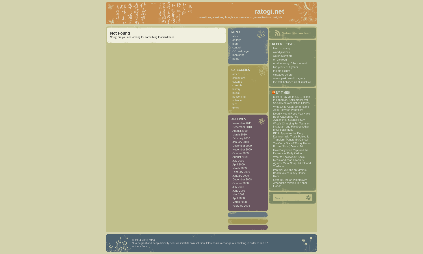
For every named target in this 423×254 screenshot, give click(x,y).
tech (234, 104)
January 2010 (240, 142)
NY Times (283, 92)
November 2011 (242, 123)
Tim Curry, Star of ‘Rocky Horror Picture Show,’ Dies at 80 (292, 145)
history (236, 89)
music (235, 93)
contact (236, 47)
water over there (283, 55)
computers (238, 78)
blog (235, 43)
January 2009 (240, 175)
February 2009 (241, 172)
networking (239, 96)
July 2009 (238, 160)
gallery (236, 40)
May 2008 (238, 194)
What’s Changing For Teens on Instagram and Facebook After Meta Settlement (291, 126)
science (237, 100)
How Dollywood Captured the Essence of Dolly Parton (290, 152)
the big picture (281, 70)
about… (237, 36)
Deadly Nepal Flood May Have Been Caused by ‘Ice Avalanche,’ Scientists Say (291, 116)
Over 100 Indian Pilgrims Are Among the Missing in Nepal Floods (290, 183)
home (235, 58)
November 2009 (242, 149)
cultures (237, 81)
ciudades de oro (283, 74)
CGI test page (240, 51)
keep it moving (282, 48)
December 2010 (242, 127)
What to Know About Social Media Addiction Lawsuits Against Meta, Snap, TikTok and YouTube (292, 162)
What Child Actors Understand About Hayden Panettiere (291, 108)
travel (235, 107)
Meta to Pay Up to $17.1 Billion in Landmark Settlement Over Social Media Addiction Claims (291, 100)
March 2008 (239, 202)
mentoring (238, 55)
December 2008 (242, 179)
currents (237, 85)
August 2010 (240, 130)
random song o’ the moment (290, 63)
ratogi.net (269, 11)
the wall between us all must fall (292, 82)
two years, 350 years (285, 67)
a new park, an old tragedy (289, 78)
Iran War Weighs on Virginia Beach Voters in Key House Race (290, 173)
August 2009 (240, 157)
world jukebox (281, 52)
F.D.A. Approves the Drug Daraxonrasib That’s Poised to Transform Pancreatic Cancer (291, 136)
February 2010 (241, 138)
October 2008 (240, 183)
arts (234, 74)
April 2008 (238, 198)
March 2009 (239, 168)
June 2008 (238, 190)
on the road (280, 59)
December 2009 (242, 145)
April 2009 (238, 164)
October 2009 (240, 153)
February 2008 (241, 205)
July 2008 (238, 187)
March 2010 (239, 134)
